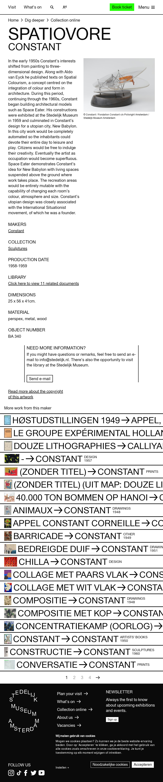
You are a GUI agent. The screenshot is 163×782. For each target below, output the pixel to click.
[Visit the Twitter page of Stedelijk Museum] (34, 773)
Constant (16, 230)
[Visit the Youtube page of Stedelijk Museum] (42, 773)
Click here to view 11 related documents (43, 283)
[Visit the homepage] (23, 731)
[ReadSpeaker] (64, 7)
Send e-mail (39, 378)
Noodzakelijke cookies (110, 764)
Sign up (112, 719)
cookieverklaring (118, 748)
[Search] (52, 7)
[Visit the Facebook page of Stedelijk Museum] (26, 773)
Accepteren (143, 764)
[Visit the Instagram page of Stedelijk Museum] (11, 773)
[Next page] (98, 677)
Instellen (61, 767)
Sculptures (17, 248)
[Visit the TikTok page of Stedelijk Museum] (19, 773)
